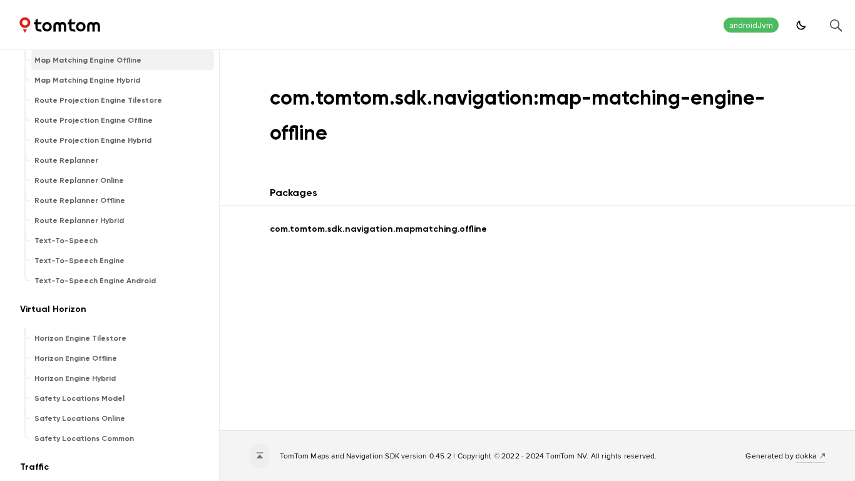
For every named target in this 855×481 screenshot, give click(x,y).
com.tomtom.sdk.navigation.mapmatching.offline (378, 229)
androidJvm (751, 25)
